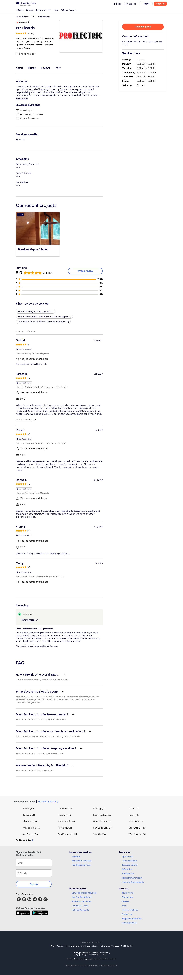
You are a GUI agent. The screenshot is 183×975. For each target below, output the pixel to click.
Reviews (45, 67)
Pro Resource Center (81, 901)
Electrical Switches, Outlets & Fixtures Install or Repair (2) (44, 316)
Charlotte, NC (65, 808)
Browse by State (47, 801)
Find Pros (76, 856)
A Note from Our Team (132, 878)
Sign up (34, 884)
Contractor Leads (80, 905)
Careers (125, 901)
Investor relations (130, 910)
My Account (127, 856)
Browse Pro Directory (82, 861)
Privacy (76, 954)
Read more (22, 98)
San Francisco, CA (67, 834)
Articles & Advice (69, 10)
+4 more (26, 48)
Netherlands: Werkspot (109, 946)
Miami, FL (133, 815)
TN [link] (33, 17)
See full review (24, 419)
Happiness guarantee (132, 918)
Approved (24, 22)
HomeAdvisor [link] (22, 17)
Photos (32, 67)
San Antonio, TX (137, 827)
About (19, 67)
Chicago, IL (99, 808)
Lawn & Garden (43, 10)
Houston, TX (64, 815)
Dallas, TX (133, 808)
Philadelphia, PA (31, 827)
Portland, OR (65, 827)
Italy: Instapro (92, 946)
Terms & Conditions (108, 959)
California (84, 954)
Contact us (127, 914)
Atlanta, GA (28, 808)
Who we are (127, 897)
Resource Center (129, 865)
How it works (128, 893)
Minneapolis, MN (66, 821)
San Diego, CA (30, 834)
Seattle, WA (99, 834)
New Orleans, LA (102, 821)
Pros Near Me (128, 873)
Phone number (27, 53)
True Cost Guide (129, 861)
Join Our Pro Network (82, 897)
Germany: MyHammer (75, 946)
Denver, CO (28, 815)
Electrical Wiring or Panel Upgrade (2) (35, 311)
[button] (38, 234)
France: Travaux (57, 946)
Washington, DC (137, 834)
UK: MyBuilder (126, 946)
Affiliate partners (129, 923)
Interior (19, 10)
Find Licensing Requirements (61, 641)
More (56, 10)
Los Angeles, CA (102, 815)
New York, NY (135, 821)
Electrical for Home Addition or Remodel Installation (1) (43, 321)
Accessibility (105, 954)
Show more (28, 620)
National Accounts (80, 910)
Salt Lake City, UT (102, 827)
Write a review (85, 271)
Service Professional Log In (84, 893)
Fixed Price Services (81, 865)
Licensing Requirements (133, 882)
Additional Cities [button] (23, 840)
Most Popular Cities (24, 801)
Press (124, 905)
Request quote (143, 26)
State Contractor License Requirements (34, 629)
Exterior (30, 10)
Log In (146, 3)
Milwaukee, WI (30, 821)
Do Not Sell (93, 954)
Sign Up (160, 3)
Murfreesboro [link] (44, 17)
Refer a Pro (127, 869)
